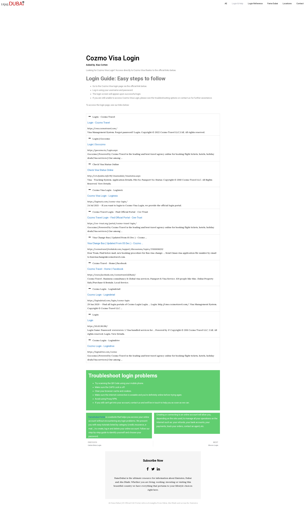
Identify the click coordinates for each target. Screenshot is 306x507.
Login (90, 320)
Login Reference (255, 3)
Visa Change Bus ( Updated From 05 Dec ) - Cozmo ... (115, 243)
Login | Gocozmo (96, 144)
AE (226, 3)
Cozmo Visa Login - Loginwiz (102, 196)
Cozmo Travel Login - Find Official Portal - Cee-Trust (114, 217)
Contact (300, 3)
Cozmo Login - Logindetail (101, 294)
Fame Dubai (272, 3)
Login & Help (237, 3)
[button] (153, 117)
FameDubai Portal (96, 417)
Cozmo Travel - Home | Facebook (105, 269)
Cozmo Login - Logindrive (100, 346)
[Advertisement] (71, 25)
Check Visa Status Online (100, 170)
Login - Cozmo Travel (98, 122)
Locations (287, 3)
